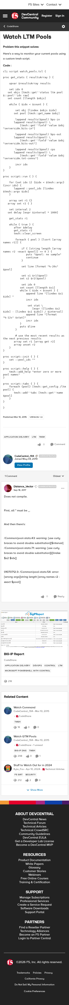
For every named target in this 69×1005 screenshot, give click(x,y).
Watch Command (24, 707)
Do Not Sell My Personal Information (34, 984)
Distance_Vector (23, 486)
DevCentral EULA (34, 838)
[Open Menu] (63, 26)
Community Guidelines (34, 834)
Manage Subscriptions (34, 897)
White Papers (34, 864)
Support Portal (34, 912)
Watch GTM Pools (25, 736)
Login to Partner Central (34, 938)
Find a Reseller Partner (34, 927)
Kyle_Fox (19, 769)
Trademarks (23, 972)
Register (47, 15)
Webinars (34, 875)
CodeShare (13, 26)
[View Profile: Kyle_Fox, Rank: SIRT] (8, 768)
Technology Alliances (34, 931)
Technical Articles (34, 826)
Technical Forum (34, 823)
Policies (37, 972)
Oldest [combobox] (58, 476)
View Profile (23, 465)
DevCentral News (34, 819)
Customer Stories (34, 871)
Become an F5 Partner (34, 935)
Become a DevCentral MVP (34, 845)
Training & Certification (34, 882)
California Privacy (34, 978)
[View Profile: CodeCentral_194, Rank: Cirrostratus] (8, 459)
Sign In (59, 15)
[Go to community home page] (24, 16)
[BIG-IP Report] (34, 630)
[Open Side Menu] (5, 16)
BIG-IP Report (14, 654)
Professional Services (34, 901)
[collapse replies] (34, 483)
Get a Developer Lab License (34, 841)
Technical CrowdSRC (35, 830)
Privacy (48, 972)
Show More (36, 790)
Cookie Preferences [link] (34, 991)
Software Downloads (34, 908)
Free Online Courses (34, 878)
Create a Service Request (34, 905)
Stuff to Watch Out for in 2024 (33, 765)
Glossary (34, 867)
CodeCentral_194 (24, 456)
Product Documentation (34, 860)
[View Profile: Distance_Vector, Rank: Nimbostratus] (8, 488)
